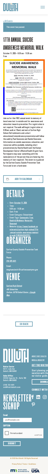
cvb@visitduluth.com (11, 387)
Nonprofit (28, 221)
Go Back (24, 324)
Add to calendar (23, 179)
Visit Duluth (19, 458)
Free (31, 218)
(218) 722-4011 (8, 385)
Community (24, 218)
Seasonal (13, 224)
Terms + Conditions (29, 464)
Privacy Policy (16, 464)
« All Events (8, 21)
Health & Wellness (17, 221)
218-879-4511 (11, 261)
